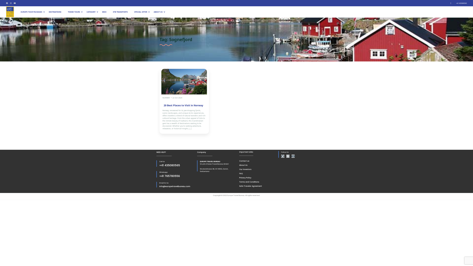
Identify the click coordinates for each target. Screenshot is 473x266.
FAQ (241, 173)
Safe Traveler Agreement (250, 186)
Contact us (244, 161)
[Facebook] (282, 156)
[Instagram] (287, 156)
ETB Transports (120, 12)
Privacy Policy (245, 177)
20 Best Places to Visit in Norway (183, 105)
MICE (104, 12)
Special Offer (140, 12)
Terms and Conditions (249, 182)
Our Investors (245, 169)
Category (91, 12)
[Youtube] (293, 156)
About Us (158, 12)
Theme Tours (74, 12)
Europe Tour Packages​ (31, 12)
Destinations (55, 12)
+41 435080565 (461, 3)
